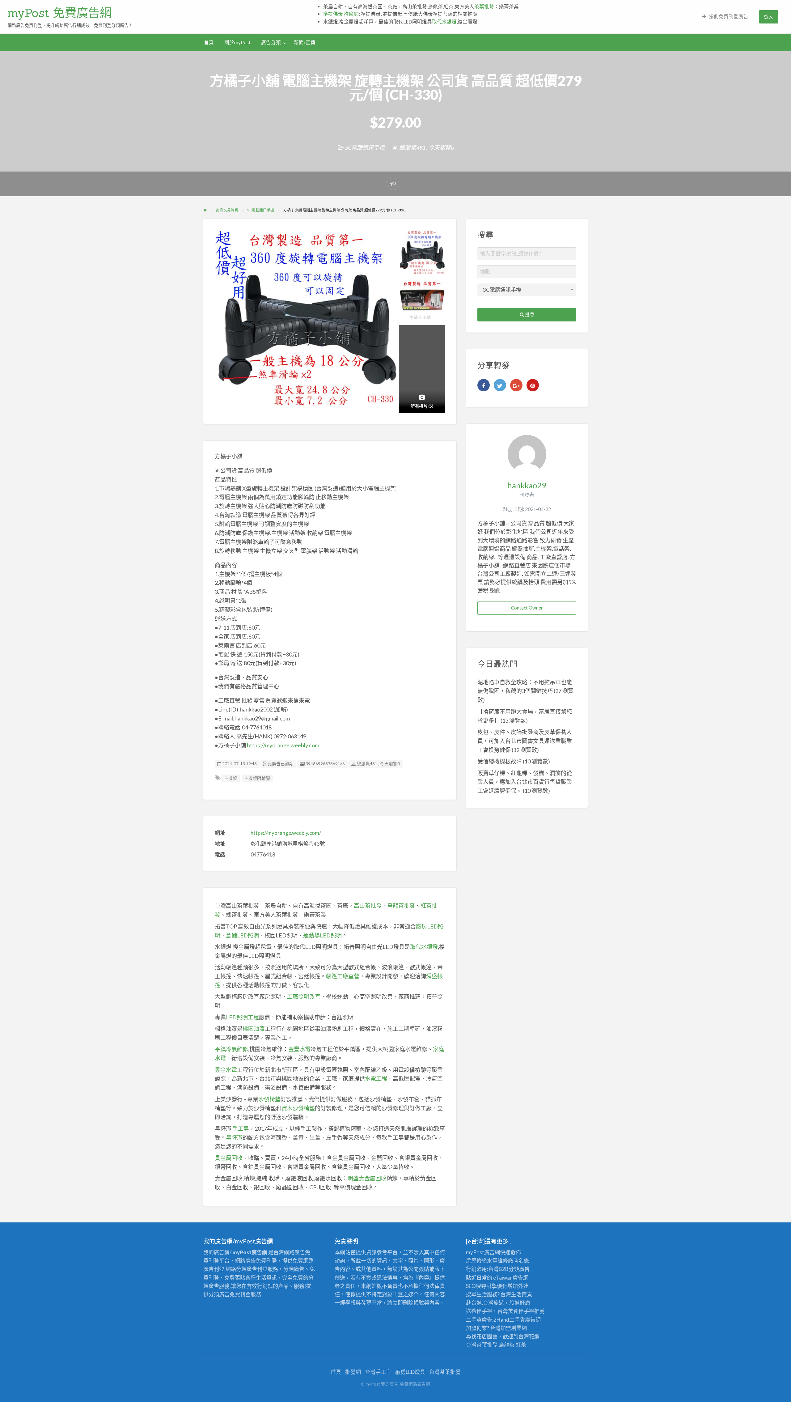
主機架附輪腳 (257, 778)
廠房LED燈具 (410, 1372)
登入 (768, 16)
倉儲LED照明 (242, 935)
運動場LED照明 (322, 935)
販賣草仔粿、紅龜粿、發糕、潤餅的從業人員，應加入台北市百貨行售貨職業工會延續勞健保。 (524, 782)
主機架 (230, 778)
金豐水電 (299, 1049)
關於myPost (237, 42)
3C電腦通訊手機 (365, 147)
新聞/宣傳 (304, 42)
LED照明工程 (242, 1017)
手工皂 (240, 1128)
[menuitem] (725, 16)
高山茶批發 (368, 905)
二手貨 (517, 1319)
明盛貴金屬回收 (367, 1178)
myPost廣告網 (483, 1252)
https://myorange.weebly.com (283, 745)
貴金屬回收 (229, 1157)
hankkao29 (526, 485)
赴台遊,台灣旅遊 (485, 1302)
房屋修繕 (476, 1260)
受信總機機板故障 (499, 761)
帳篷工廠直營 (342, 976)
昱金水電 (226, 1069)
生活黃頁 (521, 1294)
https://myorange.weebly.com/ (286, 833)
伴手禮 (526, 1311)
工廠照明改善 (303, 996)
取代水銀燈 (444, 21)
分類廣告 (519, 1269)
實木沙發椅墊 (298, 1108)
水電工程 (376, 1078)
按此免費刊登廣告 (728, 16)
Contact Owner (527, 607)
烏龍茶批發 (401, 905)
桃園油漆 (254, 1028)
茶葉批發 (484, 6)
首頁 (209, 42)
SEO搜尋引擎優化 (486, 1286)
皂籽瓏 (234, 1137)
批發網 (353, 1372)
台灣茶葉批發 (481, 1344)
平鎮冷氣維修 (231, 1049)
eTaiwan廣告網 (510, 1277)
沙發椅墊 (269, 1099)
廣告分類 (271, 42)
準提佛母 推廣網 (341, 14)
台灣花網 (528, 1336)
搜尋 (529, 314)
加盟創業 (511, 1328)
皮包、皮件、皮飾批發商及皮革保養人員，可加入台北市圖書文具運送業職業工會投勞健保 (524, 741)
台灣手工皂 (378, 1372)
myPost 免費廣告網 (59, 12)
